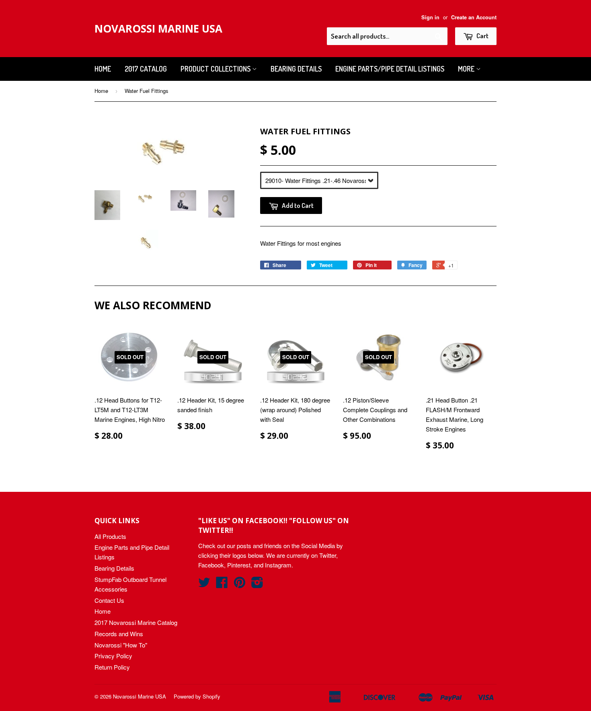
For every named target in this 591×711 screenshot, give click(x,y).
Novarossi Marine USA (158, 28)
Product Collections (216, 68)
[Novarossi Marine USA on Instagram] (257, 584)
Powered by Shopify (197, 696)
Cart (481, 35)
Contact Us (109, 600)
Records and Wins (118, 633)
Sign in (430, 17)
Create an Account (474, 17)
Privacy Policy (113, 655)
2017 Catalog (146, 68)
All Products (110, 536)
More (467, 68)
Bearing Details (296, 68)
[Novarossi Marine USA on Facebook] (222, 584)
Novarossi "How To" (120, 645)
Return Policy (112, 667)
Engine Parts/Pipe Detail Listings (389, 68)
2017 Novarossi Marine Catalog (135, 622)
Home (102, 68)
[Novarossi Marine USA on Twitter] (204, 584)
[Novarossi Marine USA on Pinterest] (240, 584)
